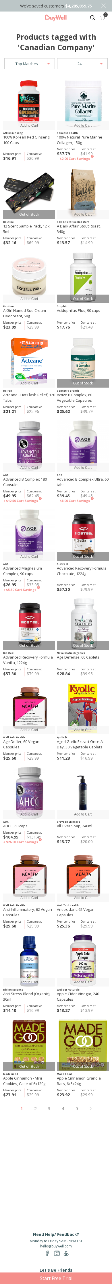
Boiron (7, 390)
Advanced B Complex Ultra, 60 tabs (83, 482)
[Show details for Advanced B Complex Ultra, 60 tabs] (83, 446)
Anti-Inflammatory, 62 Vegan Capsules (27, 912)
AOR (6, 475)
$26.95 (9, 584)
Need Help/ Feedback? (56, 1234)
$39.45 (63, 495)
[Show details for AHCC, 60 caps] (29, 793)
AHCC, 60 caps (15, 825)
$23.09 (9, 327)
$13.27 (63, 1010)
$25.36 (63, 926)
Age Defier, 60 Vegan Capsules (21, 744)
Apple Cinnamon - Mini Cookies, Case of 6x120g (24, 1081)
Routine (8, 221)
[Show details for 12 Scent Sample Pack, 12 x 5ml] (29, 193)
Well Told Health (14, 737)
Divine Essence (13, 989)
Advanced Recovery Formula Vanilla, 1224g (28, 660)
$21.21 (9, 411)
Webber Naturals (68, 989)
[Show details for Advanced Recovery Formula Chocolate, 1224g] (83, 535)
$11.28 (63, 758)
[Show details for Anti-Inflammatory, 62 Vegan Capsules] (29, 876)
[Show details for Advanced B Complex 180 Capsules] (29, 446)
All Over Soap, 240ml (74, 825)
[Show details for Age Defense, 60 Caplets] (83, 624)
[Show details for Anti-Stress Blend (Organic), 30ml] (29, 960)
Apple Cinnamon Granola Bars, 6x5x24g (79, 1081)
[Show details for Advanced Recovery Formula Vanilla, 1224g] (29, 624)
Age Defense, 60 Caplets (78, 657)
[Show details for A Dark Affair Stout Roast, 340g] (83, 193)
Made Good (10, 1074)
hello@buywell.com (56, 1246)
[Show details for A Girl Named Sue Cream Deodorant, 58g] (29, 277)
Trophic (62, 306)
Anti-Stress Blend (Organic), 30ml (26, 996)
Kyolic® (62, 737)
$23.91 (9, 1094)
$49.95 (9, 495)
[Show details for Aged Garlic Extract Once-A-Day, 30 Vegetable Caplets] (83, 708)
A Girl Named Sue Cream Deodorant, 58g (24, 313)
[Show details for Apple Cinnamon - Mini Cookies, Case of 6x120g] (29, 1045)
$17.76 (63, 327)
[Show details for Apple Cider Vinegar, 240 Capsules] (83, 960)
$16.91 (9, 158)
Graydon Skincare (68, 821)
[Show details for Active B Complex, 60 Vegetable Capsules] (83, 361)
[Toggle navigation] (7, 17)
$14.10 (9, 1010)
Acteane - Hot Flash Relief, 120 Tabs (29, 397)
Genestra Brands (68, 390)
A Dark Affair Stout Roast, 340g (79, 228)
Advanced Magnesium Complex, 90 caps (22, 571)
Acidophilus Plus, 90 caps (78, 310)
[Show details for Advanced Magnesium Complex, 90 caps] (29, 535)
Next (90, 1108)
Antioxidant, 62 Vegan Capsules (75, 912)
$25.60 (9, 758)
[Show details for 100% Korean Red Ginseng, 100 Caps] (29, 104)
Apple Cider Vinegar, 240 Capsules (78, 996)
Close (103, 6)
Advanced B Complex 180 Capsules (25, 482)
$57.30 (63, 589)
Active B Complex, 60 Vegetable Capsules (74, 397)
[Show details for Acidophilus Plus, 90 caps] (83, 277)
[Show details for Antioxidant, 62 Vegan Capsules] (83, 876)
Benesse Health (67, 132)
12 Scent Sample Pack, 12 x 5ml (26, 228)
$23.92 (63, 1094)
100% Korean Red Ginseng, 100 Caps (26, 139)
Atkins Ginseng (13, 132)
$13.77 (63, 841)
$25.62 (63, 411)
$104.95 (10, 837)
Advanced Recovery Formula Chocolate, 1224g (82, 571)
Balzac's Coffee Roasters (73, 221)
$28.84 (63, 673)
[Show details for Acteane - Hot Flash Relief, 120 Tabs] (29, 361)
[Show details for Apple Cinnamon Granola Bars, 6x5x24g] (83, 1045)
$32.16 (9, 242)
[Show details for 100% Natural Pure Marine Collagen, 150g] (83, 104)
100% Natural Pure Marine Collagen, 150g (79, 139)
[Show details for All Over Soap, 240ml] (83, 793)
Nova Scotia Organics (71, 653)
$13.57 (63, 242)
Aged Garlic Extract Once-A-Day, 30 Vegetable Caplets (80, 744)
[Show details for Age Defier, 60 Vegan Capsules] (29, 708)
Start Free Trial (56, 1278)
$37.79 (63, 153)
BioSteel (62, 564)
